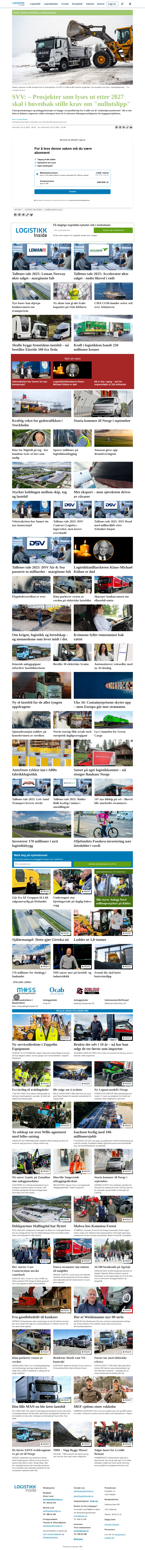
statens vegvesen (33, 210)
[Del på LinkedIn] (120, 127)
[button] (16, 997)
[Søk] (122, 4)
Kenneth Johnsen (112, 1524)
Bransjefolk (77, 4)
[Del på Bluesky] (131, 127)
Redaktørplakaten (50, 1537)
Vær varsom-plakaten (52, 1534)
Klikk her (94, 1501)
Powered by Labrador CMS (72, 1547)
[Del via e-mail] (123, 127)
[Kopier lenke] (127, 127)
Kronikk (65, 4)
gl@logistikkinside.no (53, 1499)
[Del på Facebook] (116, 127)
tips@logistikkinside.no (83, 1491)
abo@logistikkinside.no (83, 1496)
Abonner (101, 4)
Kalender (90, 4)
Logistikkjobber (51, 4)
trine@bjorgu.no (80, 1516)
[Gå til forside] (18, 4)
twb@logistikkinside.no (52, 1526)
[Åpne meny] (130, 4)
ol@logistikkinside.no (52, 1511)
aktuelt (18, 210)
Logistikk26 (35, 4)
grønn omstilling (53, 210)
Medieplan (78, 1539)
